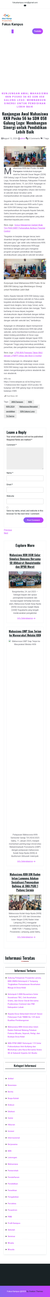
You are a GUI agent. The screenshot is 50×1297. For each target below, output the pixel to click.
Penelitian (12, 1190)
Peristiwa (12, 1203)
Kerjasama (12, 1144)
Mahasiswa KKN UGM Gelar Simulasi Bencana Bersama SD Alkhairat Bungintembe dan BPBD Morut (25, 561)
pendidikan (10, 411)
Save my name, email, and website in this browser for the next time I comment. (25, 512)
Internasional (14, 1138)
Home (10, 90)
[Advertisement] (25, 62)
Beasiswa (12, 1085)
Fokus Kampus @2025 (25, 1291)
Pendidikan (13, 1184)
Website (10, 496)
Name (10, 473)
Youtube (37, 31)
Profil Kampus (14, 1223)
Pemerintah (13, 1170)
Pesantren (12, 1210)
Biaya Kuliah (13, 1098)
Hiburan (11, 1125)
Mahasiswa (13, 1164)
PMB (10, 1217)
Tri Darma (10, 416)
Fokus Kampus (12, 24)
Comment (12, 445)
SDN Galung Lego (27, 411)
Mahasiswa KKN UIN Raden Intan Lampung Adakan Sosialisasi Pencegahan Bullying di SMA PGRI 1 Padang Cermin (25, 882)
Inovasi (11, 1131)
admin (22, 138)
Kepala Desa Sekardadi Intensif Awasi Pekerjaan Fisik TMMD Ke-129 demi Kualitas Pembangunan (25, 1017)
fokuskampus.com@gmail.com (25, 3)
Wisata (11, 1243)
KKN (20, 90)
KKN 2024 (10, 406)
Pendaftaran (13, 1177)
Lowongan (12, 1157)
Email (10, 484)
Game (10, 1118)
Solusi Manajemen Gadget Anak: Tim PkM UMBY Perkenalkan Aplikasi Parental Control (24, 228)
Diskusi (11, 1105)
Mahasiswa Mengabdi (28, 406)
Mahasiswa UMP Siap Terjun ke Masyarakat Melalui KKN (25, 633)
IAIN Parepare (17, 402)
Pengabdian (32, 90)
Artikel (11, 1078)
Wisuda (11, 1249)
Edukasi (11, 1111)
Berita (10, 1092)
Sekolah (11, 1230)
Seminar (11, 1236)
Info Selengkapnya (25, 618)
